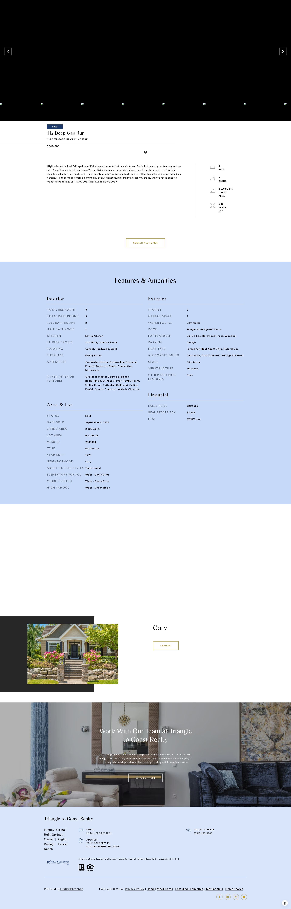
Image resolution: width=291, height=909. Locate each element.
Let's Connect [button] (145, 778)
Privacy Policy (134, 889)
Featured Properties (189, 889)
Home (151, 889)
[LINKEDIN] (228, 897)
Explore (165, 645)
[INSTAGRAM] (236, 897)
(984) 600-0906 (203, 833)
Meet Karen (165, 889)
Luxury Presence (71, 889)
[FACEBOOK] (219, 897)
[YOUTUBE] (244, 897)
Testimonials (214, 889)
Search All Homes (145, 242)
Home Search (234, 889)
